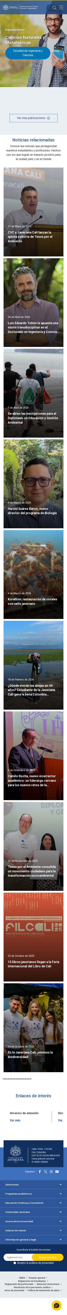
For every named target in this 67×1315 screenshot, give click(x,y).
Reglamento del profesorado (19, 1284)
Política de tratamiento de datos (44, 1290)
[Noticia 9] (27, 1078)
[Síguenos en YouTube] (57, 1171)
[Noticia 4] (12, 1078)
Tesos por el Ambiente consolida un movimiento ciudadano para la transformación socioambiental (32, 871)
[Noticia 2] (7, 1078)
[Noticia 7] (21, 1078)
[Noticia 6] (18, 1078)
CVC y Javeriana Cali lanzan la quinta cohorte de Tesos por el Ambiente (30, 237)
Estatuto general (37, 1278)
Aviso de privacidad (14, 1290)
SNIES (22, 1278)
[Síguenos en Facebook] (39, 1171)
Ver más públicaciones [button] (31, 118)
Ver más (15, 1120)
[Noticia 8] (24, 1078)
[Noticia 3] (9, 1078)
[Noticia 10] (29, 1078)
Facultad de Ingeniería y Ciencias (28, 53)
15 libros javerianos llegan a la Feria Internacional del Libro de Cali (33, 964)
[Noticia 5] (15, 1078)
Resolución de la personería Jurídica (32, 1287)
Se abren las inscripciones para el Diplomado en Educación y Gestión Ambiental (33, 418)
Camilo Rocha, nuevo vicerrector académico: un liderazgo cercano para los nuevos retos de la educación (32, 780)
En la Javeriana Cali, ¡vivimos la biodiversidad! (30, 1055)
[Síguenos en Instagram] (51, 1171)
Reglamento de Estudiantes (32, 1281)
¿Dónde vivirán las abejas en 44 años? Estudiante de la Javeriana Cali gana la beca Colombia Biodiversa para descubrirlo (31, 690)
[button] (57, 1305)
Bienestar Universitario (48, 1284)
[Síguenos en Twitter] (45, 1171)
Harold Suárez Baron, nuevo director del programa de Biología (32, 511)
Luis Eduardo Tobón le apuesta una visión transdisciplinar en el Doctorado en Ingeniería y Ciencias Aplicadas (33, 327)
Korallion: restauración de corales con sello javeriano (32, 601)
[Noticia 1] (4, 1078)
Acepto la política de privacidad (35, 1262)
